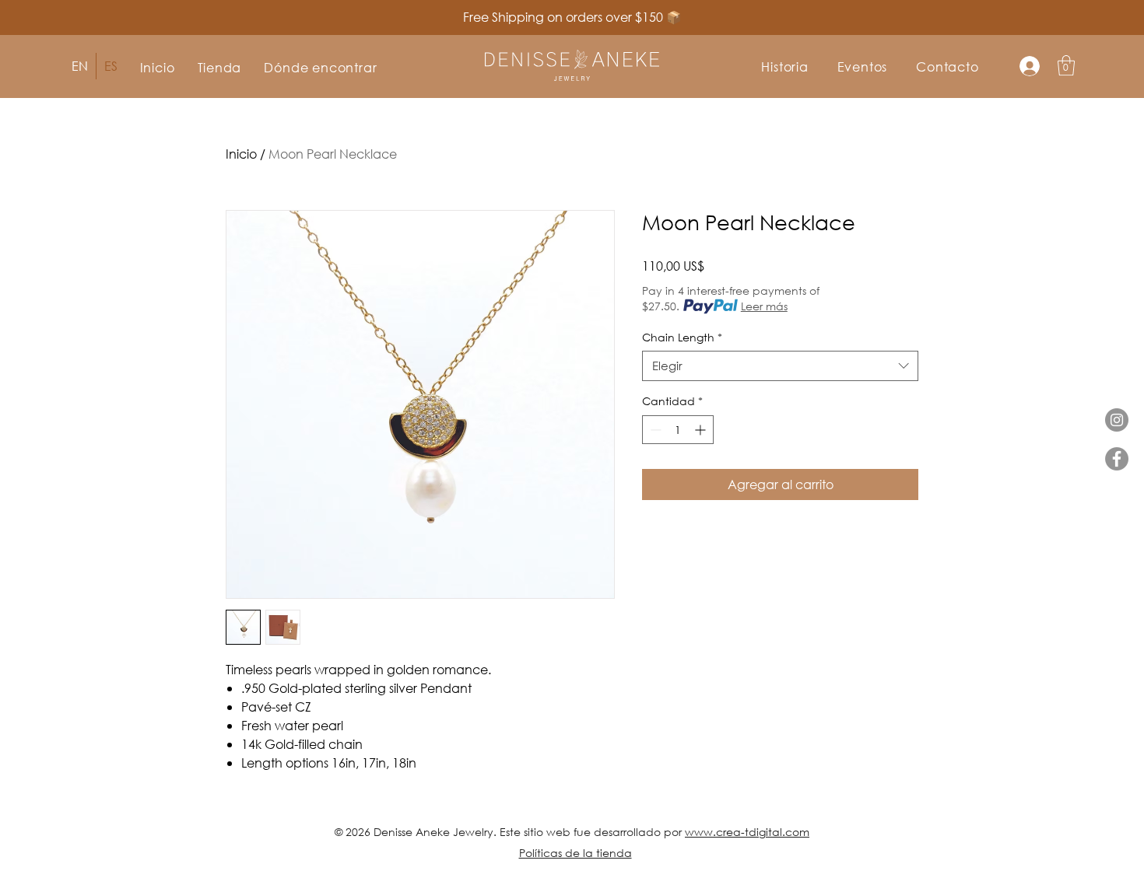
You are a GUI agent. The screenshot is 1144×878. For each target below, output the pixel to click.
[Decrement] (654, 429)
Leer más (764, 306)
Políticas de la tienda (575, 852)
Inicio (241, 153)
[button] (219, 67)
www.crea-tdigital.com (747, 831)
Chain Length (682, 337)
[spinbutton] (678, 429)
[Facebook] (1116, 458)
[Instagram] (1116, 420)
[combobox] (780, 366)
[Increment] (701, 429)
